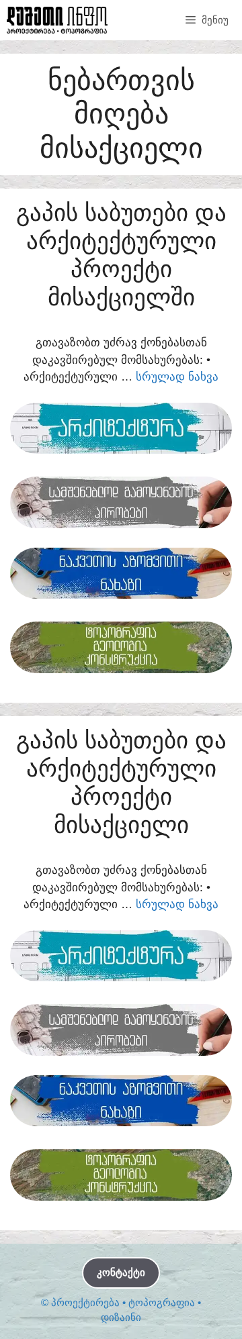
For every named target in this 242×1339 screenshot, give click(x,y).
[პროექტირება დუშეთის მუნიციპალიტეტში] (57, 20)
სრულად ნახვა (177, 376)
